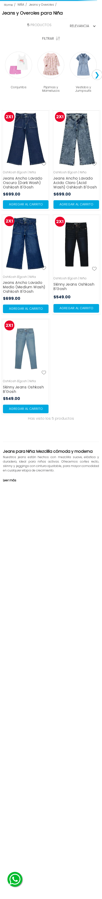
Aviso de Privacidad (55, 827)
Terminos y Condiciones (24, 827)
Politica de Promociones (38, 831)
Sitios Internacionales (70, 831)
